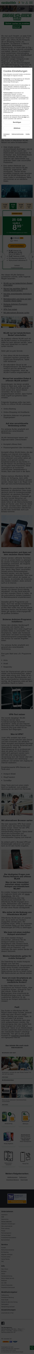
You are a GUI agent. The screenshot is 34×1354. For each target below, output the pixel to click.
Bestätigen (17, 122)
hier (25, 117)
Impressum (6, 134)
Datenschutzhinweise (18, 134)
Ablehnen (17, 128)
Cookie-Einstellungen (15, 71)
